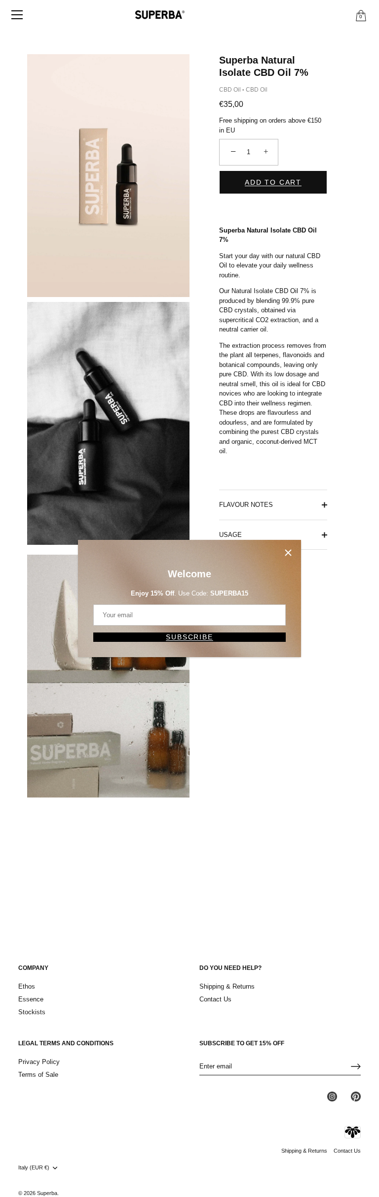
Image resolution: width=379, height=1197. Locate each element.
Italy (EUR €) (33, 1167)
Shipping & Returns (227, 986)
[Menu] (17, 15)
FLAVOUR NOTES (246, 504)
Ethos (26, 986)
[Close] (288, 553)
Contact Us (215, 999)
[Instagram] (332, 1096)
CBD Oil (230, 89)
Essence (30, 999)
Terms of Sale (38, 1074)
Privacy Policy (39, 1061)
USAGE (230, 534)
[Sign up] (356, 1066)
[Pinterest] (356, 1096)
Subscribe (189, 637)
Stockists (31, 1012)
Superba (47, 1193)
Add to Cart (273, 182)
